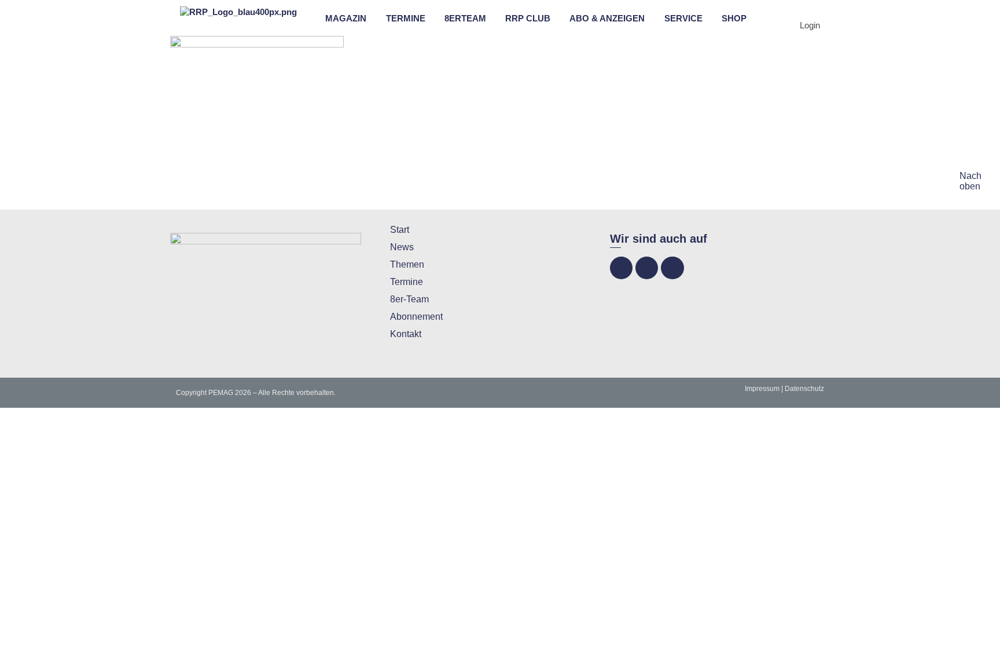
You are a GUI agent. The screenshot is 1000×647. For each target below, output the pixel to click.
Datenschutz (804, 389)
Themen (407, 264)
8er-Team (409, 299)
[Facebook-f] (621, 268)
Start (399, 230)
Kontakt (405, 334)
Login (810, 25)
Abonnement (416, 316)
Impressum (762, 389)
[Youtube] (672, 268)
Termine (406, 282)
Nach (970, 176)
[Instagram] (646, 268)
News (402, 247)
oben (969, 186)
